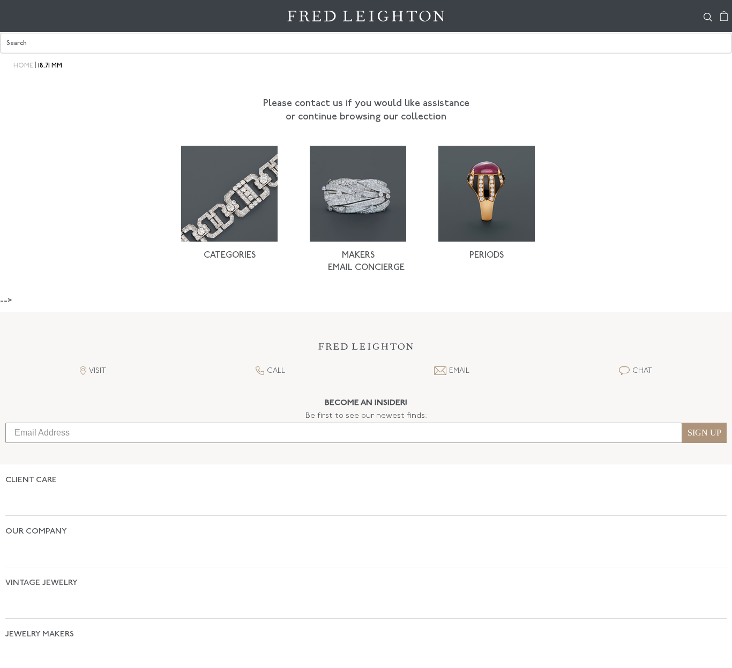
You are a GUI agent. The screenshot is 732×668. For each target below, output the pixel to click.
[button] (366, 350)
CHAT (642, 371)
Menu (13, 16)
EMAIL (459, 371)
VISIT (97, 371)
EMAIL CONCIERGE (366, 268)
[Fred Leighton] (366, 16)
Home (23, 66)
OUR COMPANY (36, 513)
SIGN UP (704, 432)
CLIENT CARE (31, 480)
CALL (276, 371)
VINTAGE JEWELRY (41, 546)
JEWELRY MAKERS (39, 578)
